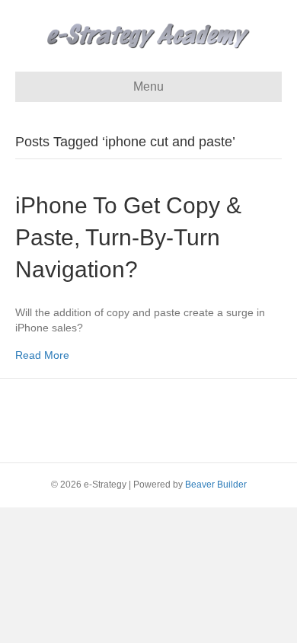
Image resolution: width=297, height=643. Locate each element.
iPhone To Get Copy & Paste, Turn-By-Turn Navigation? (128, 237)
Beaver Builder (216, 484)
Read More (42, 355)
